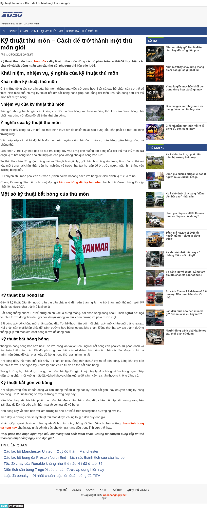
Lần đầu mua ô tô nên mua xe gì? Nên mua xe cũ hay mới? (184, 313)
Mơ (60, 31)
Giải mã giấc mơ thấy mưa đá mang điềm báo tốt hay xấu (184, 108)
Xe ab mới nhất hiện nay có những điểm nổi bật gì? (183, 254)
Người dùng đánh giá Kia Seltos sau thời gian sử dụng (186, 332)
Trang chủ (60, 489)
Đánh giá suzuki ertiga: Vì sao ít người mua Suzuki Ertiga (186, 175)
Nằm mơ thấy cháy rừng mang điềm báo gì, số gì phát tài (185, 68)
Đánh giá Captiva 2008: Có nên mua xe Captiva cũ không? (185, 215)
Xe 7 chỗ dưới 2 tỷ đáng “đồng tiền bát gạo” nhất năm (185, 195)
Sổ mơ (117, 489)
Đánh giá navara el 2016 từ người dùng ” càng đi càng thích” (183, 235)
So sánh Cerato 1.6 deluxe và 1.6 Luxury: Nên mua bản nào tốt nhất (186, 294)
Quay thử (48, 31)
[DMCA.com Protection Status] (12, 507)
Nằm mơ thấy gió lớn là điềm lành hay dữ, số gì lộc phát (184, 49)
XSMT (34, 31)
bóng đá (72, 31)
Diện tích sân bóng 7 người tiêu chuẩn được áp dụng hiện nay (54, 470)
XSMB (13, 31)
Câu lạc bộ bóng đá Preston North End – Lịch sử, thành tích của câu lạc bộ (64, 457)
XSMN (24, 31)
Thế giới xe (90, 31)
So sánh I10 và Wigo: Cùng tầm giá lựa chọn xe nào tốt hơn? (185, 273)
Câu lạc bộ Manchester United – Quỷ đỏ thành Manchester (51, 451)
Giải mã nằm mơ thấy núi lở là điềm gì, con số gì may (185, 127)
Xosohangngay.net (114, 494)
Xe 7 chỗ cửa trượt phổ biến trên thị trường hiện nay (183, 156)
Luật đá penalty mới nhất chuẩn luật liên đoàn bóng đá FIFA (52, 476)
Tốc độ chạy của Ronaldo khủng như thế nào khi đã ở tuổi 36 (53, 464)
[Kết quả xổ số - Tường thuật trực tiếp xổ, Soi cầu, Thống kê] (11, 19)
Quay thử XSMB (138, 489)
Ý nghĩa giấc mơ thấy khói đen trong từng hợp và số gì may (185, 88)
